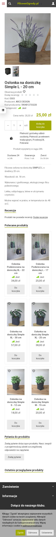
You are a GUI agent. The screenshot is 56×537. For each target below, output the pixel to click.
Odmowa (32, 532)
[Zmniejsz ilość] (20, 125)
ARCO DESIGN (23, 101)
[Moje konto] (53, 3)
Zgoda (20, 532)
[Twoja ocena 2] (26, 95)
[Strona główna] (28, 3)
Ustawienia (47, 532)
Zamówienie (10, 486)
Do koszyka (16, 289)
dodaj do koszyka (40, 125)
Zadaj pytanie (14, 457)
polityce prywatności (32, 526)
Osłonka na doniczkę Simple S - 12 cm (15, 402)
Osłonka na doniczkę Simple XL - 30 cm (15, 334)
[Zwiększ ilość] (8, 125)
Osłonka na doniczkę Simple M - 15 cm (40, 402)
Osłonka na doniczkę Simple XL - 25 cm (40, 334)
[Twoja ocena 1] (22, 95)
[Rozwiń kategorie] (3, 3)
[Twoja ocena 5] (38, 95)
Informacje (9, 496)
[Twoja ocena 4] (34, 95)
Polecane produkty (16, 225)
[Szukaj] (10, 3)
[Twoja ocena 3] (30, 95)
